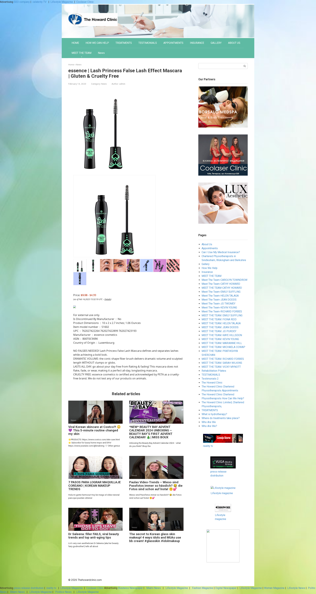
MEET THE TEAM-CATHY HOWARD (222, 287)
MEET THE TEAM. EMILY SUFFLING (222, 315)
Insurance (207, 272)
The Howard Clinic (212, 382)
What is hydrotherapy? (214, 414)
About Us (207, 244)
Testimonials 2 (210, 378)
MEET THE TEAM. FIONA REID (219, 319)
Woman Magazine (274, 588)
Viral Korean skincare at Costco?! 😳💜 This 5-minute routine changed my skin (94, 430)
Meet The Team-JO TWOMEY (218, 303)
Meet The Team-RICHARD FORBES (222, 311)
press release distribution (29, 588)
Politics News (63, 592)
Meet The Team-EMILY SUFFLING (221, 291)
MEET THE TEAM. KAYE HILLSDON (222, 335)
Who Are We (209, 422)
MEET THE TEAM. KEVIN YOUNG (220, 339)
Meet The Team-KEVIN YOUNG (219, 307)
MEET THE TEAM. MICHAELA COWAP (223, 347)
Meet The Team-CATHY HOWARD (221, 283)
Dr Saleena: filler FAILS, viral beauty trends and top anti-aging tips (93, 535)
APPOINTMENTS (173, 42)
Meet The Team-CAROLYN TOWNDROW (224, 279)
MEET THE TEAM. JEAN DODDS (220, 327)
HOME (75, 42)
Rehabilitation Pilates (214, 370)
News (101, 52)
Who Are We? (209, 426)
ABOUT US (234, 42)
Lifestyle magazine (222, 493)
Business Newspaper (130, 588)
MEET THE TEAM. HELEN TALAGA (221, 323)
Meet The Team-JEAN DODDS (219, 299)
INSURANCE (197, 42)
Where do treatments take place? (221, 418)
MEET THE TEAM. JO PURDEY (219, 331)
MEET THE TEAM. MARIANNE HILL (222, 343)
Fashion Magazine (202, 588)
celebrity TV (40, 1)
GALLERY (216, 42)
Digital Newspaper (226, 588)
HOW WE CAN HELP (97, 42)
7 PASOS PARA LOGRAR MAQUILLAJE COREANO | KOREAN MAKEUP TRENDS (94, 485)
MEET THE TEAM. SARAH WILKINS (222, 362)
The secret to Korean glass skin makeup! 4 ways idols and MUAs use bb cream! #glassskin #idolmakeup (155, 537)
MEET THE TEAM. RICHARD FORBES (223, 358)
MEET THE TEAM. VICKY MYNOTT (221, 366)
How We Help (209, 268)
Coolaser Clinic (85, 1)
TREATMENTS (124, 42)
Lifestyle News (296, 588)
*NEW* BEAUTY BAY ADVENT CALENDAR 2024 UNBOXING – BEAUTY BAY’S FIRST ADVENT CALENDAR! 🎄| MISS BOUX (150, 432)
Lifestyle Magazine (62, 1)
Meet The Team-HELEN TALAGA (220, 295)
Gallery (206, 264)
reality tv (208, 446)
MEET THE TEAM (81, 52)
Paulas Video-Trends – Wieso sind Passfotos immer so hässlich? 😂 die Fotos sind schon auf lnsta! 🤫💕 (156, 485)
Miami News (153, 588)
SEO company (22, 1)
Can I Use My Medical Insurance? (221, 252)
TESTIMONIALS (147, 42)
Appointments (210, 248)
